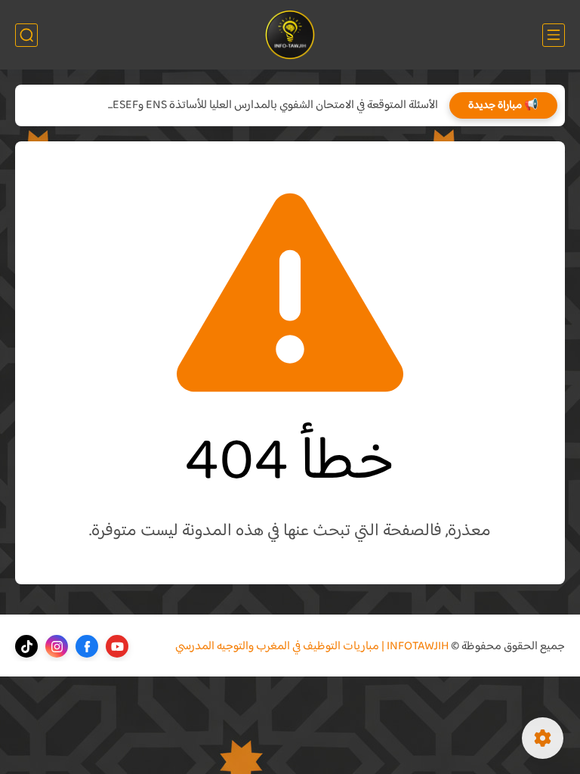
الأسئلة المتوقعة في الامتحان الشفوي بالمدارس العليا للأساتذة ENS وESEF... (273, 105)
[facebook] (87, 646)
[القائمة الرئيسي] (553, 35)
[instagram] (56, 646)
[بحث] (26, 35)
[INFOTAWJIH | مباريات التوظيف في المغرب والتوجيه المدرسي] (290, 35)
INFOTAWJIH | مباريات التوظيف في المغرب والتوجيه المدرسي (312, 646)
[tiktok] (26, 646)
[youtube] (117, 646)
